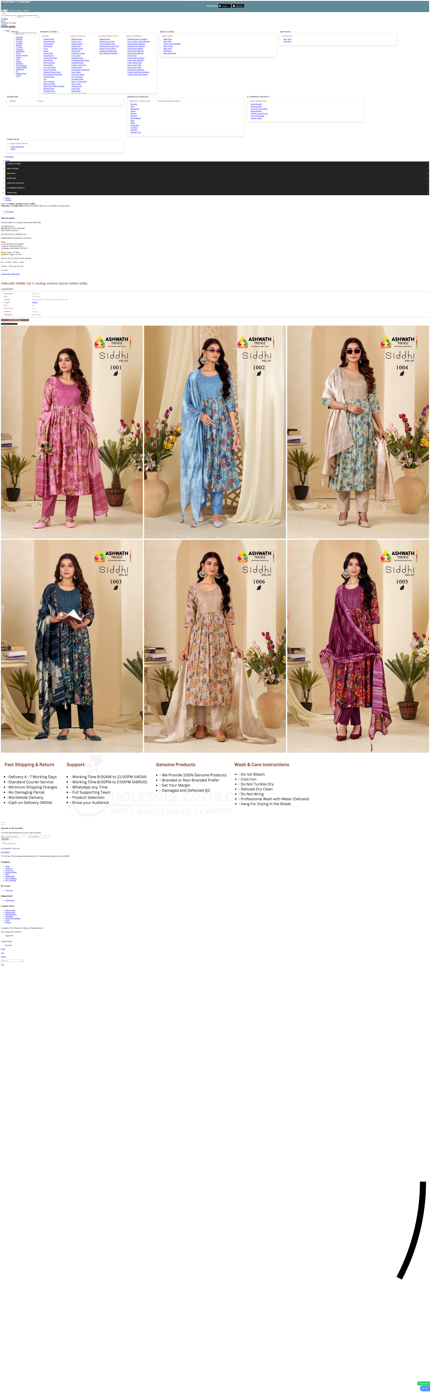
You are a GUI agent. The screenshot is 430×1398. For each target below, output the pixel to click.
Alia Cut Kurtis (48, 81)
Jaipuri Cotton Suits (134, 65)
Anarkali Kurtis (48, 77)
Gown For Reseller (257, 116)
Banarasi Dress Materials (136, 44)
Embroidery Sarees (78, 53)
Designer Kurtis (49, 41)
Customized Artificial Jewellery (169, 101)
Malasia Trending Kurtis (52, 72)
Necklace (134, 116)
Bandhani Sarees (77, 58)
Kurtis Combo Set (49, 70)
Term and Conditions (12, 918)
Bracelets (134, 104)
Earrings (134, 113)
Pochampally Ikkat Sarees (80, 70)
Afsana (18, 75)
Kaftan (45, 51)
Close (14, 23)
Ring (132, 106)
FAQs (7, 920)
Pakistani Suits (104, 39)
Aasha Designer (21, 67)
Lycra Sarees (76, 56)
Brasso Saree (76, 91)
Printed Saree (76, 46)
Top (44, 79)
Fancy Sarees (76, 84)
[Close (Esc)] (2, 822)
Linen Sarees (76, 72)
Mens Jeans (167, 49)
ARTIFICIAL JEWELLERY (139, 101)
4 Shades (19, 43)
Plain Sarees (75, 51)
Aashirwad (20, 69)
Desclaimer (9, 916)
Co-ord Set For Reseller (259, 109)
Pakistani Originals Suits (108, 51)
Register (26, 10)
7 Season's (19, 49)
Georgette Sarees (77, 79)
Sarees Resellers (256, 104)
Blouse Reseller (256, 111)
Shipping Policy (11, 914)
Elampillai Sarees (77, 63)
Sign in (19, 10)
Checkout (12, 27)
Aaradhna (19, 63)
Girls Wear (287, 41)
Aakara (18, 57)
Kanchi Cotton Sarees (79, 93)
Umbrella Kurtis (49, 91)
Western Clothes (256, 118)
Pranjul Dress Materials (135, 51)
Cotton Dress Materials (135, 60)
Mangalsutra (135, 109)
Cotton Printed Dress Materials (138, 72)
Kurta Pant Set (48, 56)
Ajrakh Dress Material (135, 49)
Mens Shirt (167, 41)
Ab (17, 71)
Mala (132, 121)
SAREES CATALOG (78, 36)
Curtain (40, 101)
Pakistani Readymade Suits (109, 46)
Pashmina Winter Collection (137, 39)
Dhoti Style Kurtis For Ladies (53, 86)
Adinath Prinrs (21, 73)
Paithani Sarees (76, 67)
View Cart (4, 27)
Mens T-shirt (167, 46)
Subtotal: (4, 25)
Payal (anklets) (136, 118)
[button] (215, 1395)
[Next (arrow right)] (4, 824)
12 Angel (19, 41)
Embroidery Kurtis (50, 93)
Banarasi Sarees (77, 44)
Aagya (18, 53)
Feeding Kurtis (48, 39)
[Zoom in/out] (4, 822)
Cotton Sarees (76, 41)
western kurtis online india (10, 274)
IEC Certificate (10, 880)
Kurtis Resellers (256, 106)
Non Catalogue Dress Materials (138, 41)
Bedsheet (12, 101)
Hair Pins (134, 130)
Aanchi (18, 61)
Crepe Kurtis (48, 60)
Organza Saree (76, 86)
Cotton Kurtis (48, 44)
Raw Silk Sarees (77, 77)
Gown (45, 49)
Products (8, 200)
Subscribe (5, 839)
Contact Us (12, 10)
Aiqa (17, 78)
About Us (8, 868)
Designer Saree (76, 39)
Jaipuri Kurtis (48, 53)
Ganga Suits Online (134, 67)
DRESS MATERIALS (134, 36)
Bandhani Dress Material (136, 46)
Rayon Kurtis (48, 65)
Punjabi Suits (132, 56)
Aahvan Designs (22, 55)
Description (9, 212)
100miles (19, 39)
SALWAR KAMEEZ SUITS (108, 36)
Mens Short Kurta (169, 53)
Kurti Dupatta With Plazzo (52, 74)
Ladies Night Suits (17, 147)
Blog (7, 874)
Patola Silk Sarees (77, 74)
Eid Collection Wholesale (108, 53)
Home (7, 31)
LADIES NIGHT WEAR (18, 143)
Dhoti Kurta (167, 51)
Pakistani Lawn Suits (106, 41)
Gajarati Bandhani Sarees (80, 60)
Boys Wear (287, 39)
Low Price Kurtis (49, 67)
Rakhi (133, 123)
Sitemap (8, 922)
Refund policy (10, 912)
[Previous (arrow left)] (2, 824)
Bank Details (10, 876)
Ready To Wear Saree (79, 81)
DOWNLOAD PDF (10, 324)
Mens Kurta (167, 39)
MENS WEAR (167, 36)
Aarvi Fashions (21, 65)
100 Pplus (19, 37)
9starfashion (20, 51)
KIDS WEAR (287, 36)
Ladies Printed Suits (134, 63)
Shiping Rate (10, 900)
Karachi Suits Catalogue (136, 58)
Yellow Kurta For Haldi (171, 44)
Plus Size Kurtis (49, 63)
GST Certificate (11, 878)
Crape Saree (75, 88)
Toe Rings (134, 128)
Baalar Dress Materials (135, 53)
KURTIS (45, 36)
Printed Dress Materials (135, 70)
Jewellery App (136, 132)
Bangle (133, 111)
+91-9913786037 (8, 2)
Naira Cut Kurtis (49, 84)
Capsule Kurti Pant (50, 58)
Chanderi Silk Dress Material (137, 74)
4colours (19, 45)
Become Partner (11, 872)
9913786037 (5, 852)
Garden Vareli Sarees (78, 65)
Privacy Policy (10, 910)
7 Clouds (19, 47)
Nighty (13, 149)
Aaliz (18, 59)
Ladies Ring (135, 125)
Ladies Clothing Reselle (258, 101)
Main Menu (9, 157)
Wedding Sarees (77, 49)
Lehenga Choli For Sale (259, 113)
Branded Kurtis (48, 88)
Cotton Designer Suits (107, 44)
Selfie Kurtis (47, 46)
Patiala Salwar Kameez (107, 49)
